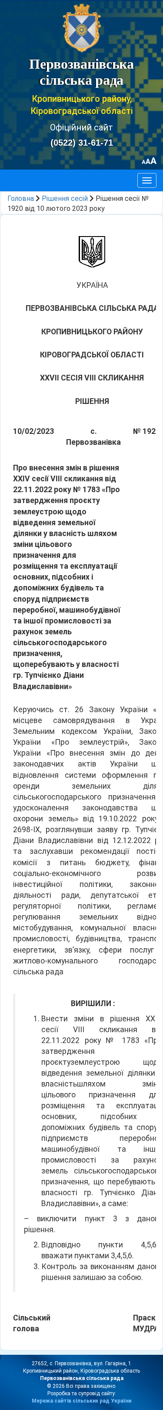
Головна (20, 198)
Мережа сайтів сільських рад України (81, 1401)
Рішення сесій (65, 198)
